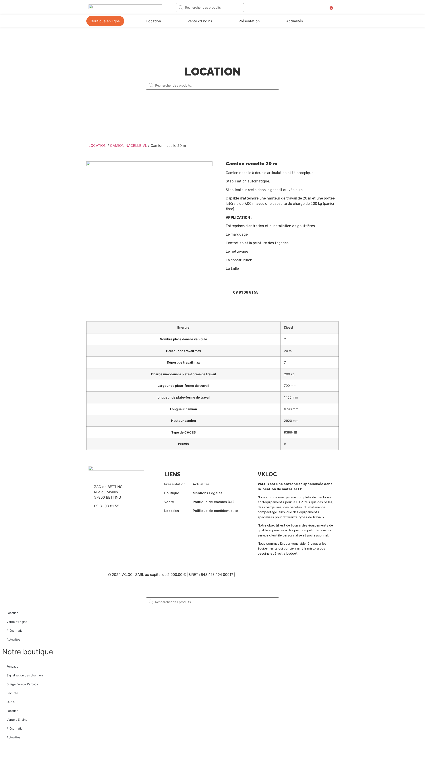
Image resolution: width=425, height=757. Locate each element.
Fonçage (12, 666)
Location (153, 21)
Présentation (249, 21)
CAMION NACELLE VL (128, 145)
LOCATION (97, 145)
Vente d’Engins (199, 21)
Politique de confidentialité (215, 511)
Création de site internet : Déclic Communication (276, 575)
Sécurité (12, 693)
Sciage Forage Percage (22, 684)
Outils (11, 702)
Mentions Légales (207, 493)
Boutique (171, 493)
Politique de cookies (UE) (213, 502)
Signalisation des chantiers (25, 675)
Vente (169, 502)
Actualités (294, 21)
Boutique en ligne (105, 21)
